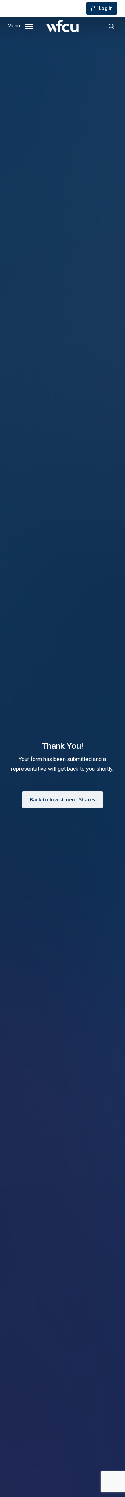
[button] (20, 25)
